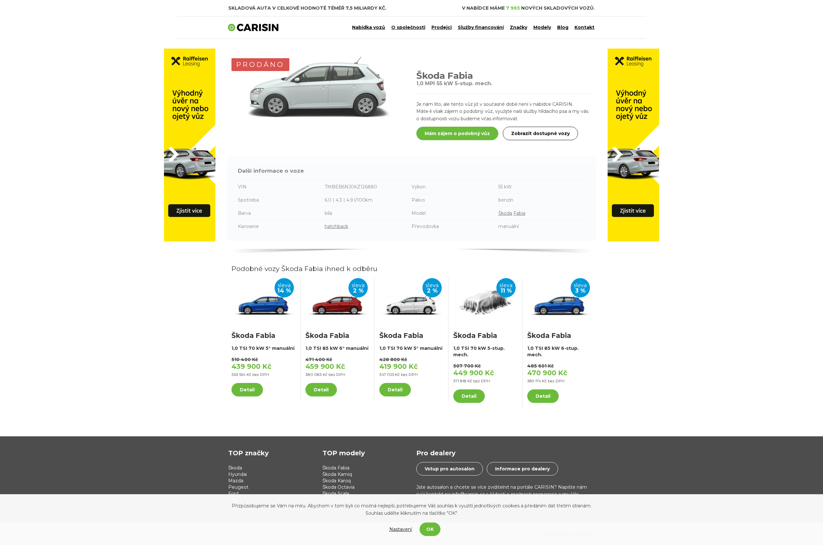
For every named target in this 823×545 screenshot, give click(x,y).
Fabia (519, 213)
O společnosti (408, 27)
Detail (247, 390)
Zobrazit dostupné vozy (540, 133)
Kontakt (584, 27)
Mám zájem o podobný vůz (457, 133)
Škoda (505, 213)
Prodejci (441, 27)
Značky (518, 27)
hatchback (336, 226)
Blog (562, 27)
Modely (542, 27)
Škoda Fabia (335, 468)
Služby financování (481, 27)
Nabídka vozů (368, 27)
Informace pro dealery (522, 469)
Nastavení (400, 529)
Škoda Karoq (336, 481)
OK (430, 529)
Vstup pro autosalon (450, 469)
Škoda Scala (335, 493)
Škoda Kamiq (337, 474)
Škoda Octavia (338, 487)
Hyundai (237, 474)
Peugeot (238, 487)
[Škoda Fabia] (263, 301)
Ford (233, 493)
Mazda (235, 481)
